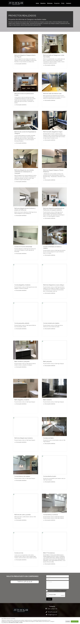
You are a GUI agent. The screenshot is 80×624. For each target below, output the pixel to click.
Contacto (68, 3)
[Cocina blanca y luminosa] (54, 503)
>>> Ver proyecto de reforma (20, 63)
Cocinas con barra (48, 438)
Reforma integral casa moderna (23, 438)
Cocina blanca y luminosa (50, 514)
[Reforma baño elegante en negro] (54, 120)
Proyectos (57, 3)
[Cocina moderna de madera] (54, 311)
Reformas (49, 3)
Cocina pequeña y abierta (21, 323)
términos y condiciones (60, 590)
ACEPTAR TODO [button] (75, 621)
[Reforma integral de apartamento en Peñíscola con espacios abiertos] (54, 196)
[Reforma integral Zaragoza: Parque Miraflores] (54, 158)
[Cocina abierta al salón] (54, 464)
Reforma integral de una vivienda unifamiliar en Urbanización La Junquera (24, 171)
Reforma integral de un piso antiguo (53, 285)
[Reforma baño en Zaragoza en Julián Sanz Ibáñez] (54, 43)
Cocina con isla (18, 553)
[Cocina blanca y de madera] (25, 464)
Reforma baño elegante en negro (52, 132)
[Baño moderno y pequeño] (25, 350)
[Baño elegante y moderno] (25, 388)
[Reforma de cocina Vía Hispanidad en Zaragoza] (25, 120)
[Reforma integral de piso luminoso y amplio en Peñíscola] (25, 196)
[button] (49, 599)
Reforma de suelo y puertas (22, 514)
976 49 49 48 (28, 581)
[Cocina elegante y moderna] (25, 273)
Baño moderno (47, 400)
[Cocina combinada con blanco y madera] (54, 235)
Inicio (37, 3)
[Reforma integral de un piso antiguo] (54, 273)
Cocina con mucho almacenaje (23, 246)
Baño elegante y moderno (21, 400)
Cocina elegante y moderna (22, 285)
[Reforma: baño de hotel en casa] (54, 82)
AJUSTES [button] (68, 621)
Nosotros (43, 3)
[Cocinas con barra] (54, 426)
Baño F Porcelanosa (49, 553)
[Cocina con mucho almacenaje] (25, 235)
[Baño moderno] (54, 388)
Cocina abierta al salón (49, 476)
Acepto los (57, 590)
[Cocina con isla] (25, 541)
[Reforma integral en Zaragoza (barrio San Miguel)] (25, 43)
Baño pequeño (47, 361)
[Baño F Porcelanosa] (54, 541)
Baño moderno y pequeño (22, 361)
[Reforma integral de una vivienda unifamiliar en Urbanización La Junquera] (25, 158)
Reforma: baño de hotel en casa (52, 93)
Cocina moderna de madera (51, 323)
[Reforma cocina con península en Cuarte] (25, 82)
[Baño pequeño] (54, 350)
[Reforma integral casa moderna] (25, 426)
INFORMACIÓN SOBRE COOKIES (16, 622)
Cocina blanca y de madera (22, 476)
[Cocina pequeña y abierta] (25, 311)
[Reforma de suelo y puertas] (25, 503)
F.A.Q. (62, 3)
